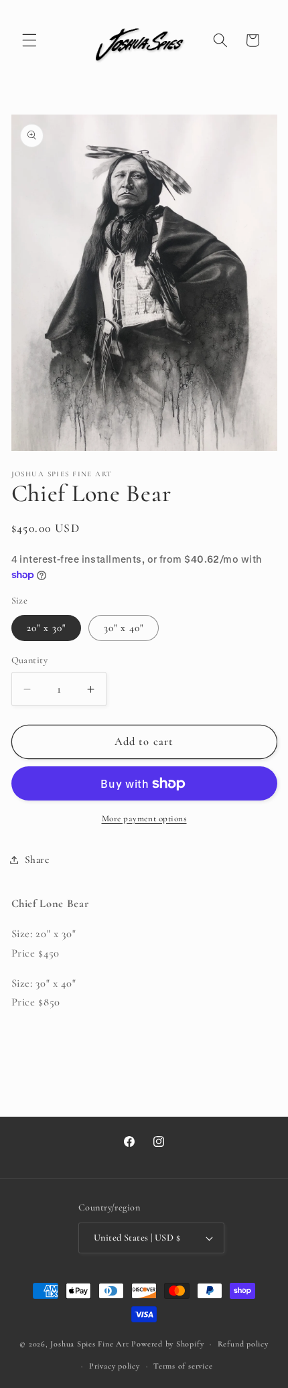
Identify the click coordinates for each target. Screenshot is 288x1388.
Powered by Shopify (167, 1343)
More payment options (144, 818)
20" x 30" (46, 628)
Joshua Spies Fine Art (89, 1343)
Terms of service (182, 1366)
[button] (29, 40)
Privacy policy (114, 1366)
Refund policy (243, 1343)
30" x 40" (124, 628)
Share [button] (37, 859)
